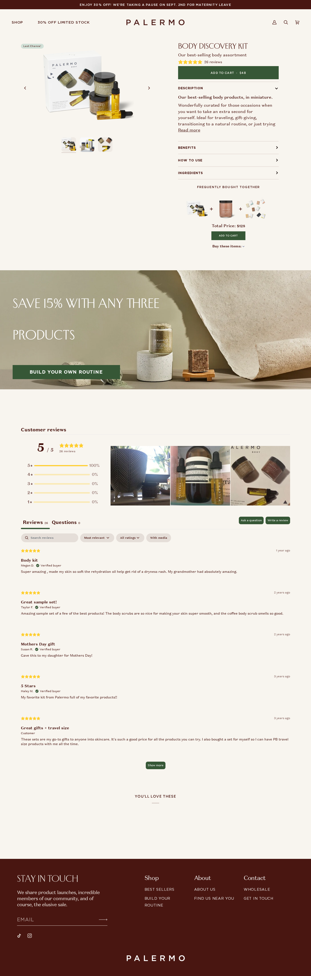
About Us (205, 889)
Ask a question (251, 520)
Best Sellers (159, 889)
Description (190, 88)
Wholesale (257, 889)
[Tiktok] (19, 935)
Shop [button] (152, 878)
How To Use (190, 160)
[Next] (148, 88)
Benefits (187, 147)
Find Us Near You (214, 898)
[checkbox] (158, 537)
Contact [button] (255, 878)
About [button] (202, 878)
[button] (21, 22)
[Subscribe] (99, 919)
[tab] (66, 523)
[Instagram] (29, 935)
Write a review (278, 520)
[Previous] (25, 88)
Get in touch (258, 898)
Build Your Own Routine (66, 372)
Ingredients (190, 173)
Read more (189, 130)
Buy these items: (227, 246)
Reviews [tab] (35, 522)
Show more (156, 765)
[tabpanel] (155, 653)
